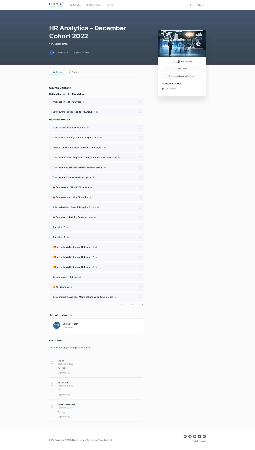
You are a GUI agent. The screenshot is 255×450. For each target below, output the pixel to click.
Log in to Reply (64, 373)
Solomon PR (63, 383)
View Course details (59, 44)
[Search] (191, 5)
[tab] (57, 72)
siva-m (61, 361)
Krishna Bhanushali (66, 404)
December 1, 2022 (65, 364)
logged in (67, 347)
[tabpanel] (96, 77)
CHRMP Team (70, 323)
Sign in (201, 5)
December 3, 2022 (65, 408)
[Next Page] (142, 305)
